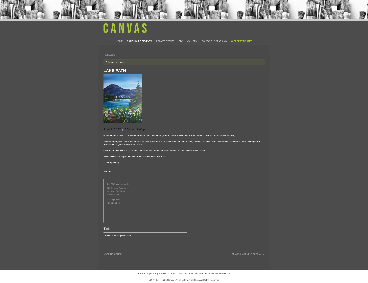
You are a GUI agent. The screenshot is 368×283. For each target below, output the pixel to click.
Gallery (192, 41)
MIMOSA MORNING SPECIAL (248, 254)
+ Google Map (113, 199)
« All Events (109, 55)
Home (119, 41)
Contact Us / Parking (214, 41)
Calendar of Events (139, 41)
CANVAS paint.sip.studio (118, 184)
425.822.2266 (175, 273)
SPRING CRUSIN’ (113, 254)
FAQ (181, 41)
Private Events (165, 41)
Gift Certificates (241, 41)
